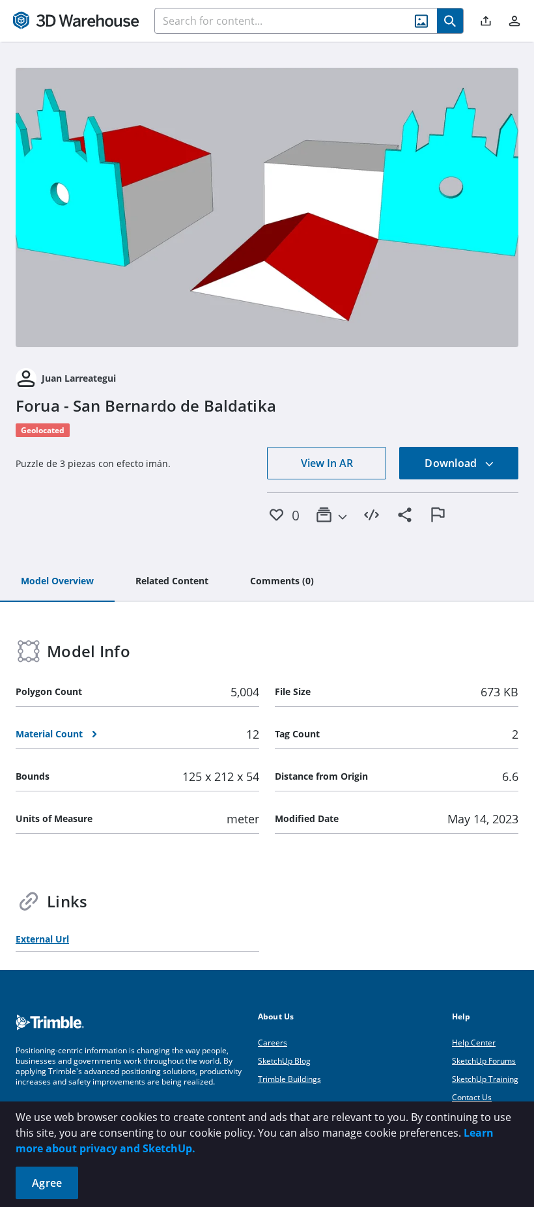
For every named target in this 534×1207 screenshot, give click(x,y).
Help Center (474, 1042)
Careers (272, 1042)
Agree (47, 1183)
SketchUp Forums (484, 1060)
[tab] (57, 581)
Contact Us (472, 1097)
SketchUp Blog (284, 1060)
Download (452, 463)
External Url (42, 939)
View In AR (327, 463)
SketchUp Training (485, 1079)
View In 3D (267, 207)
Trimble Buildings (289, 1079)
